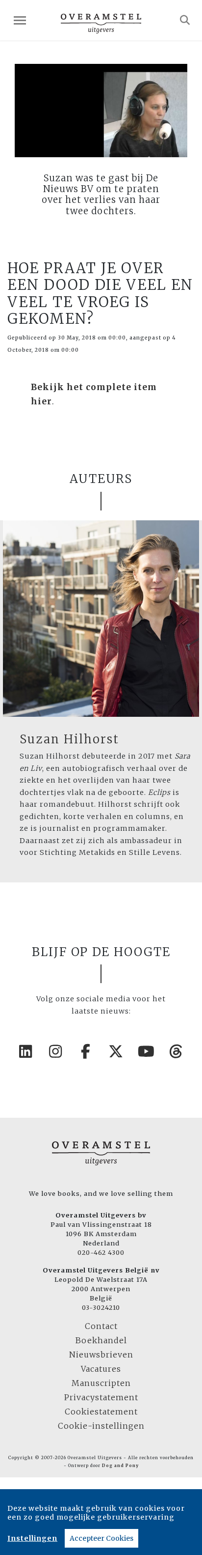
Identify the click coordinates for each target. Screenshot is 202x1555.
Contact (101, 1326)
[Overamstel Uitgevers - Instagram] (56, 1051)
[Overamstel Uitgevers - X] (116, 1051)
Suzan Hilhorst (69, 739)
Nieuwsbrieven (101, 1354)
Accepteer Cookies (101, 1538)
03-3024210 (101, 1307)
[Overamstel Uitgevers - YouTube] (146, 1051)
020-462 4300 (101, 1252)
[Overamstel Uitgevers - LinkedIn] (26, 1051)
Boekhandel (101, 1340)
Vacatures (101, 1369)
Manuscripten (101, 1383)
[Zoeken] (185, 20)
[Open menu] (20, 20)
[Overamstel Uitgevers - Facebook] (86, 1051)
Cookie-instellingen (101, 1426)
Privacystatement (101, 1397)
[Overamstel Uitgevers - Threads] (176, 1051)
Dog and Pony (120, 1465)
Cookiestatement (101, 1411)
